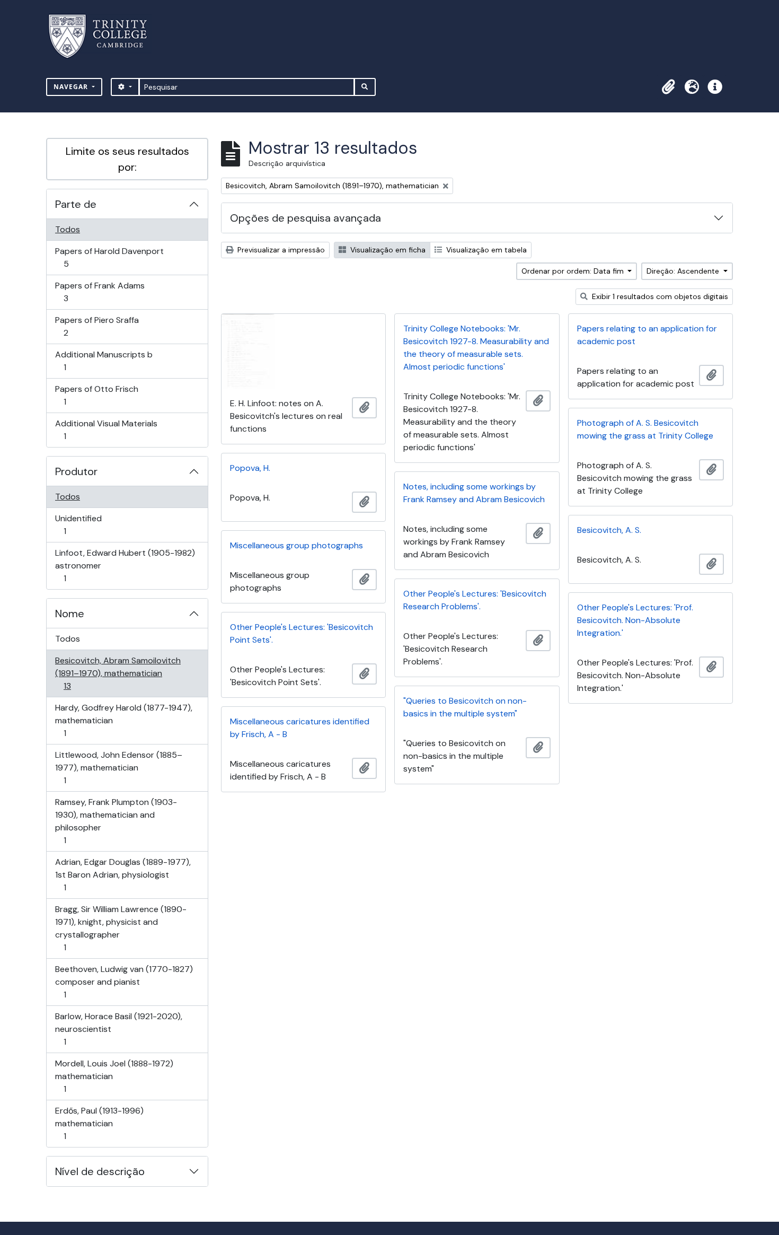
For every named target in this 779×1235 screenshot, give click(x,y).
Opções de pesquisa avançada (305, 218)
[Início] (104, 36)
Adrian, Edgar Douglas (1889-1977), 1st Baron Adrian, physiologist (123, 874)
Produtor (76, 471)
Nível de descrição (100, 1171)
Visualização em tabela (485, 250)
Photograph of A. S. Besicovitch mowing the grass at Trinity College (645, 429)
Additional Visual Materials (106, 429)
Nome (69, 613)
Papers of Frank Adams (100, 291)
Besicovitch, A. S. (609, 530)
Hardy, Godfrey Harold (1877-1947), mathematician (123, 720)
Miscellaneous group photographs (296, 545)
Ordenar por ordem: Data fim (573, 271)
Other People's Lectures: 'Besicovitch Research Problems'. (474, 600)
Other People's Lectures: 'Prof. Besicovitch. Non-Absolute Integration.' (635, 620)
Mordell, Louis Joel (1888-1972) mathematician (114, 1075)
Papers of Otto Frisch (96, 395)
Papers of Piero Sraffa (97, 326)
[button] (668, 87)
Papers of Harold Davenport (109, 257)
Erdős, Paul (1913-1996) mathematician (99, 1123)
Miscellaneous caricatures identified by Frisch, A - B (299, 728)
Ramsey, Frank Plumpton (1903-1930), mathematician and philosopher (116, 821)
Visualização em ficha (387, 250)
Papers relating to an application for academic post (647, 335)
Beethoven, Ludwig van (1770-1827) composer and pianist (124, 981)
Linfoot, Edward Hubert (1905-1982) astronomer (125, 565)
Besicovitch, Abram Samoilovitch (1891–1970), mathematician (118, 672)
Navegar (72, 86)
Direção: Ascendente (684, 271)
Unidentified (80, 524)
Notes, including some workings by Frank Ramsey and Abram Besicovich (474, 493)
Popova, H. (250, 468)
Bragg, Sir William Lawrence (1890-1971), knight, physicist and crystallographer (121, 928)
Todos (67, 229)
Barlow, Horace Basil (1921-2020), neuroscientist (118, 1028)
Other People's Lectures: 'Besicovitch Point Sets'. (301, 633)
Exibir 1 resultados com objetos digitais (659, 296)
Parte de (75, 204)
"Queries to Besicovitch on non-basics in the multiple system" (465, 707)
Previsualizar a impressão (280, 250)
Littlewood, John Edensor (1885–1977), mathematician (118, 767)
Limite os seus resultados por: (127, 159)
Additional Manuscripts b (104, 360)
